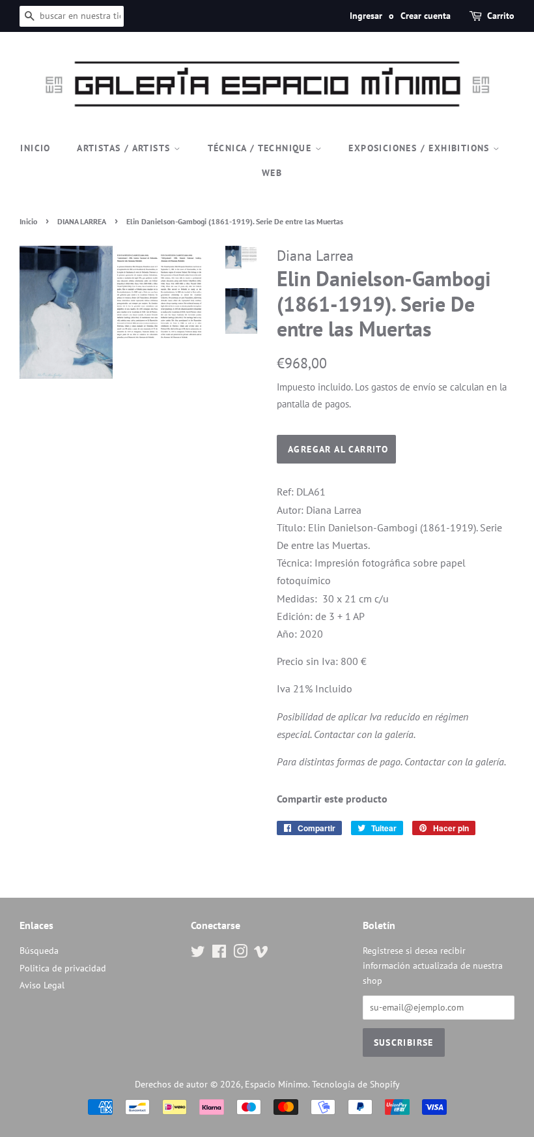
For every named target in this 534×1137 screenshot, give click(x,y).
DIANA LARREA (81, 221)
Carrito (500, 16)
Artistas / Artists (125, 148)
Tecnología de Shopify (356, 1084)
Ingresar (366, 16)
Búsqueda (39, 950)
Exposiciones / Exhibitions (420, 148)
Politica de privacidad (63, 968)
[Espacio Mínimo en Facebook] (219, 954)
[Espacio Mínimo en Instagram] (240, 954)
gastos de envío (403, 387)
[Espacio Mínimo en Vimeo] (261, 954)
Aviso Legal (42, 985)
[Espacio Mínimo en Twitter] (198, 954)
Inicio (35, 148)
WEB (272, 173)
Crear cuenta (425, 16)
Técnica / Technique (261, 148)
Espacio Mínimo (276, 1084)
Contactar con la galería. (364, 734)
